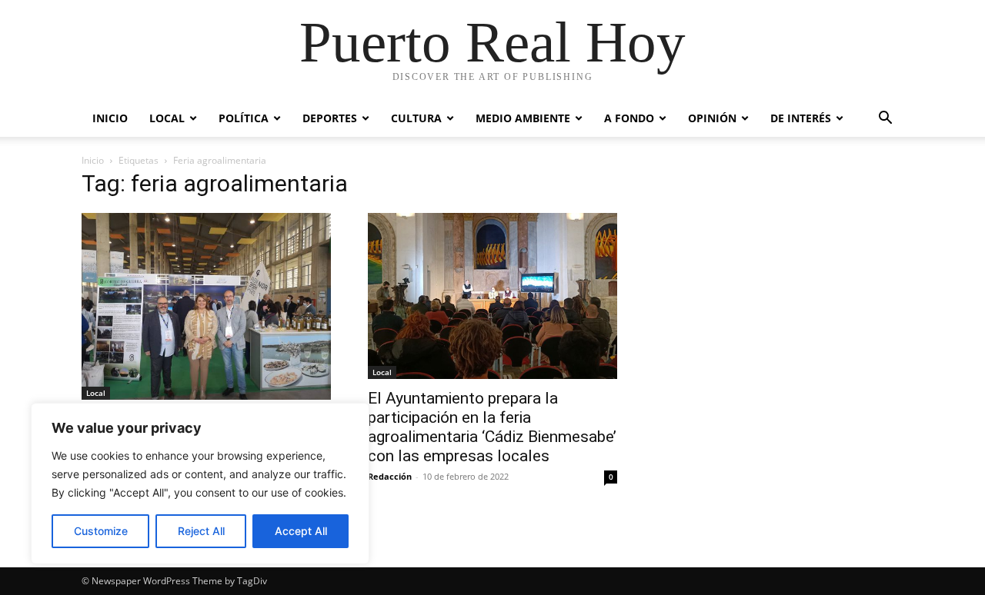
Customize (101, 530)
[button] (884, 119)
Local (167, 118)
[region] (200, 483)
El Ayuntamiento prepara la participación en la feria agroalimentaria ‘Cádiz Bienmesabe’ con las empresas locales (492, 427)
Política (244, 118)
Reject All (201, 530)
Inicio (110, 118)
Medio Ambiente (523, 118)
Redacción (390, 476)
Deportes (329, 118)
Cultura (416, 118)
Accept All (301, 530)
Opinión (712, 118)
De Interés (800, 118)
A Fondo (629, 118)
